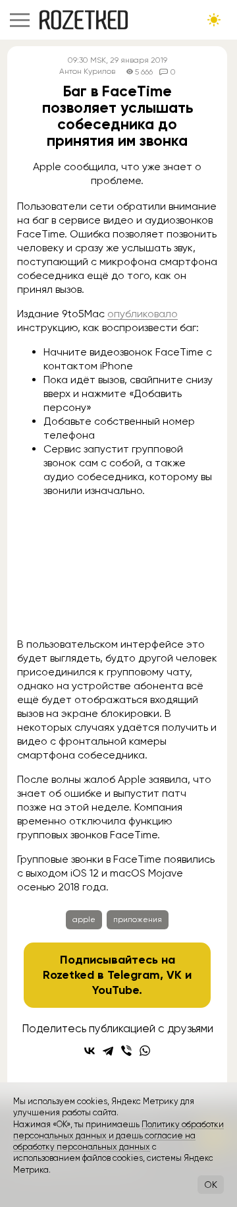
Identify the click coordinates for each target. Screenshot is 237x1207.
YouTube (115, 990)
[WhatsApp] (145, 1051)
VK (174, 975)
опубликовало (142, 313)
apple (83, 919)
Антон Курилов (87, 71)
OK (210, 1184)
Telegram (133, 975)
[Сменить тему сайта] (214, 20)
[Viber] (126, 1051)
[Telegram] (108, 1051)
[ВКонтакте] (89, 1051)
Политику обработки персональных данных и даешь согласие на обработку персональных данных (118, 1135)
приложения (137, 919)
